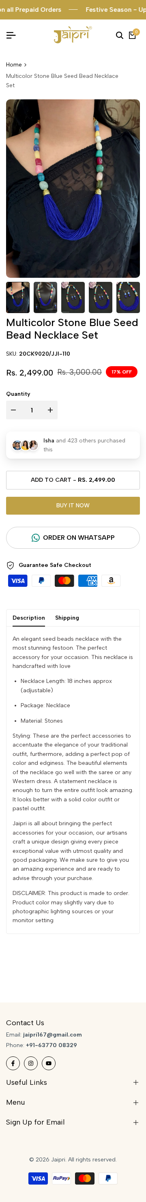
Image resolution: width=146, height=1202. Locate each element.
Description (29, 617)
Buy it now (73, 505)
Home (14, 64)
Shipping (67, 617)
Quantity (18, 394)
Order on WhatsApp (79, 537)
